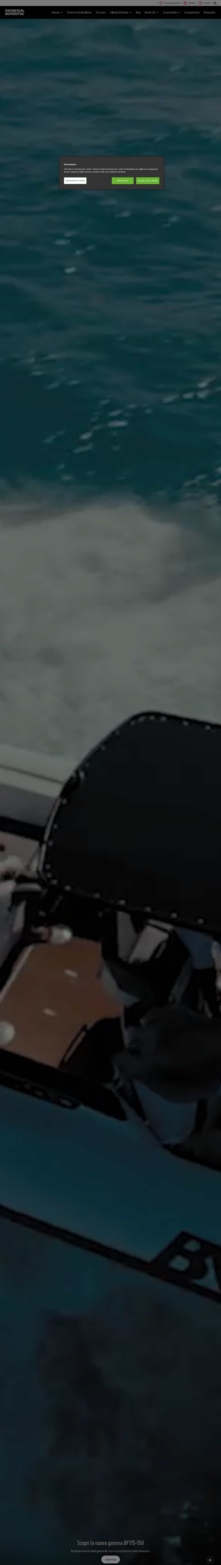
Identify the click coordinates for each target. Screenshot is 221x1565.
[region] (111, 173)
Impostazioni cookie (75, 181)
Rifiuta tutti (122, 181)
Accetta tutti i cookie (148, 181)
